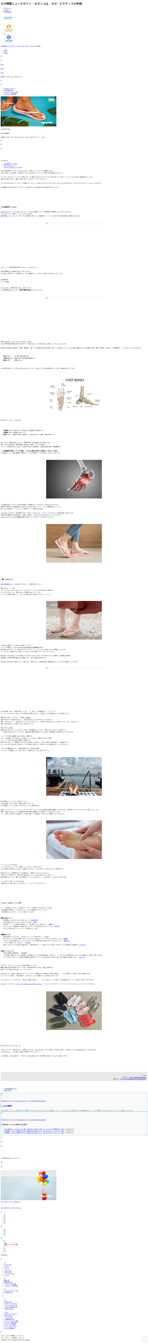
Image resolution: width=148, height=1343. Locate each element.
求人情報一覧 (8, 1292)
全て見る (24, 1124)
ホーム (6, 1312)
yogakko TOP (8, 1302)
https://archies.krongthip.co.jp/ (138, 1077)
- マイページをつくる (10, 1305)
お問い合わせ (8, 1315)
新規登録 (8, 12)
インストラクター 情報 (11, 1321)
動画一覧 (7, 1280)
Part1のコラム (5, 212)
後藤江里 (66, 940)
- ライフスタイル (9, 1273)
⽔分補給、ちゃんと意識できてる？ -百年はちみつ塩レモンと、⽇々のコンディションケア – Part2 (34, 1132)
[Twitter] (8, 1101)
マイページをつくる (10, 1326)
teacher (6, 53)
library (6, 50)
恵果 (35, 922)
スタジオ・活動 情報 (10, 1323)
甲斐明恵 (24, 953)
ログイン (8, 8)
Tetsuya (47, 936)
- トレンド (7, 1270)
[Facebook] (24, 1101)
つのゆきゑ (82, 945)
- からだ (6, 1268)
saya (36, 928)
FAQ (7, 10)
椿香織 (65, 938)
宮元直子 (28, 943)
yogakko (27, 1340)
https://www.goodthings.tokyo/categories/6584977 (133, 1079)
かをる (100, 955)
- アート (6, 1275)
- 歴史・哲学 (8, 1272)
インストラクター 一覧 (11, 1290)
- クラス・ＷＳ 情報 (10, 1284)
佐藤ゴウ (51, 924)
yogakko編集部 (7, 1106)
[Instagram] (39, 1101)
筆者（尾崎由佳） (6, 584)
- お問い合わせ (8, 1309)
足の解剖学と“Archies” (11, 164)
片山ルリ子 (82, 957)
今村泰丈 (57, 926)
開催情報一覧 (8, 1282)
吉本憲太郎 (34, 920)
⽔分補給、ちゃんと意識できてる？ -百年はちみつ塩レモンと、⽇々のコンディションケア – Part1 (34, 1131)
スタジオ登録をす (9, 1328)
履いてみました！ (9, 165)
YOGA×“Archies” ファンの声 (13, 167)
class (5, 51)
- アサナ (6, 1266)
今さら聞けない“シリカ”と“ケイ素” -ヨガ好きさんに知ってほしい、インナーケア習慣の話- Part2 (34, 1129)
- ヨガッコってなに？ (10, 1303)
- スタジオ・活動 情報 (11, 1285)
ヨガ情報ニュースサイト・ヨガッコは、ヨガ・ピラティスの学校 (20, 46)
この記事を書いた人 (10, 1088)
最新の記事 (7, 1090)
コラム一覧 (7, 1264)
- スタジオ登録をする (10, 1307)
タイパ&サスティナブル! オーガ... (11, 1208)
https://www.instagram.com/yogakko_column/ (29, 984)
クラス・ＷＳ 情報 (9, 1324)
